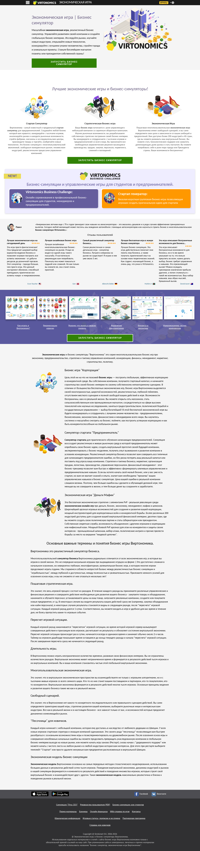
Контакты (136, 812)
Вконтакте (161, 794)
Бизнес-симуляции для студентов (128, 805)
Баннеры (83, 812)
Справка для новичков (100, 825)
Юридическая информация (67, 818)
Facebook (143, 794)
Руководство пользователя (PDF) (95, 805)
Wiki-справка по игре (120, 812)
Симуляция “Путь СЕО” (67, 805)
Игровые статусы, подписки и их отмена (101, 818)
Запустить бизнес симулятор (64, 63)
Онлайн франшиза (99, 812)
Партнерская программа (134, 818)
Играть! (163, 3)
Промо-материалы (68, 812)
